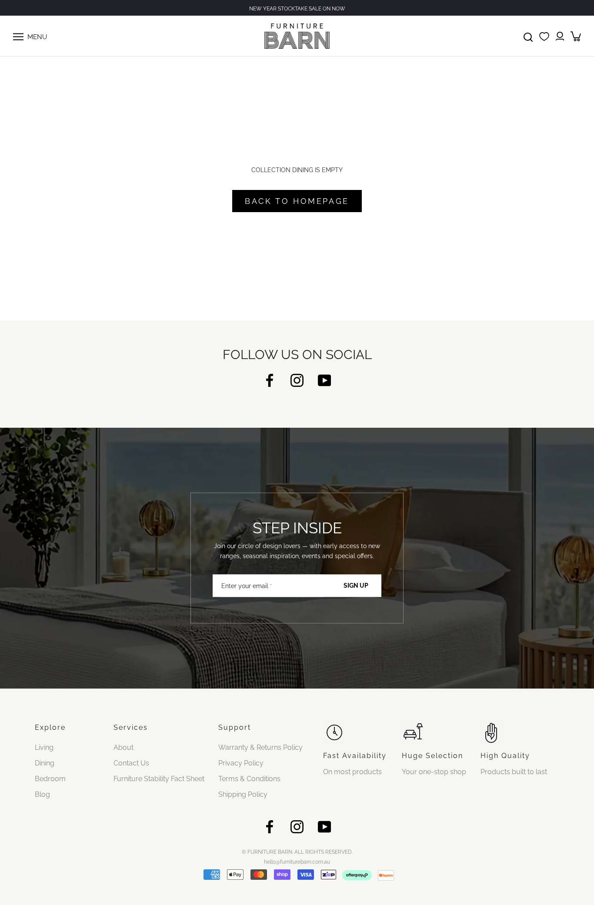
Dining (44, 763)
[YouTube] (324, 380)
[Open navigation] (18, 36)
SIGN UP (356, 585)
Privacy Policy (241, 763)
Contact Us (131, 763)
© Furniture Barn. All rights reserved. (297, 852)
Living (44, 747)
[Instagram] (297, 380)
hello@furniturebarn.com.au (297, 862)
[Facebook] (269, 380)
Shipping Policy (242, 794)
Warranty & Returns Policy (260, 747)
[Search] (528, 36)
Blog (42, 794)
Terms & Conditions (249, 779)
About (123, 747)
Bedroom (50, 779)
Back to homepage (297, 201)
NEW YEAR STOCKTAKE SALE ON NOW (297, 9)
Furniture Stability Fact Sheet (158, 779)
